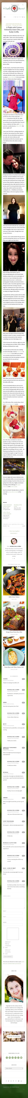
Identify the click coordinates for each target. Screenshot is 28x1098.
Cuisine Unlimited (12, 77)
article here (19, 351)
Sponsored (8, 25)
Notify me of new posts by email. (7, 951)
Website (4, 922)
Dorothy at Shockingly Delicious (9, 748)
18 (23, 526)
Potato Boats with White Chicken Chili (14, 667)
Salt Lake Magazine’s (10, 404)
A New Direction (13, 533)
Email (4, 916)
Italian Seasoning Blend (14, 531)
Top (23, 1089)
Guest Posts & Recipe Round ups (13, 23)
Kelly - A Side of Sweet (9, 868)
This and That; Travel (17, 25)
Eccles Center (14, 486)
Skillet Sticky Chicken (14, 597)
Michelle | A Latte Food (9, 843)
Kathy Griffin (18, 126)
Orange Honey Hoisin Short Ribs (14, 632)
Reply (23, 679)
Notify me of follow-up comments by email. (8, 944)
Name (4, 911)
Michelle (5, 772)
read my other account (12, 492)
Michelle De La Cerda (18, 524)
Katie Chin (21, 124)
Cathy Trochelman (8, 821)
